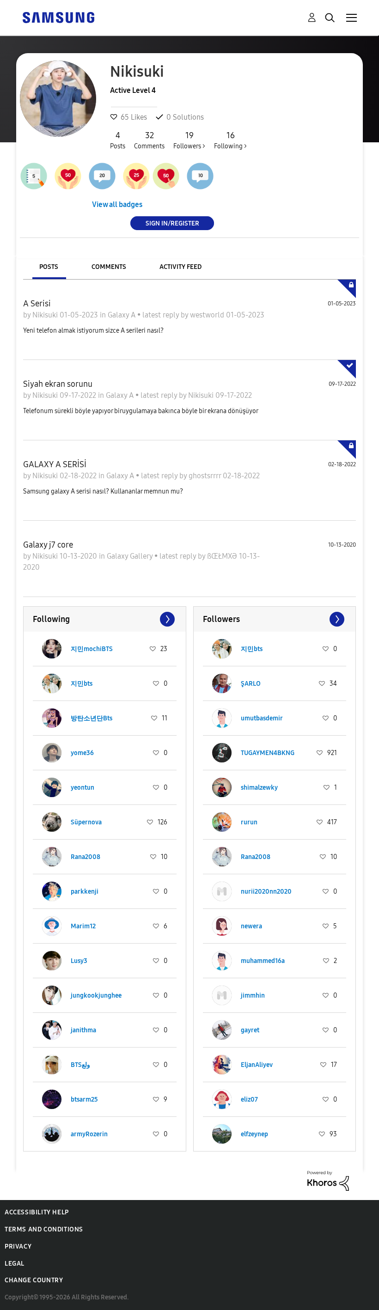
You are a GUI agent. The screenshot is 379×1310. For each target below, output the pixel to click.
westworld (208, 315)
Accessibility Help (37, 1212)
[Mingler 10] (200, 176)
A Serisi (37, 304)
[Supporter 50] (166, 176)
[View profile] (51, 648)
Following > (230, 140)
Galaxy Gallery (130, 556)
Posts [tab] (48, 267)
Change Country (34, 1280)
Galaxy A (122, 315)
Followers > (189, 140)
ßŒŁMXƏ (223, 556)
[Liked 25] (136, 176)
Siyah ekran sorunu (57, 384)
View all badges (117, 204)
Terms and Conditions (44, 1229)
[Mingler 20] (102, 176)
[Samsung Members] (58, 16)
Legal (14, 1263)
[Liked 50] (68, 176)
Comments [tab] (109, 267)
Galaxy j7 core (48, 545)
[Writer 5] (34, 176)
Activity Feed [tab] (180, 267)
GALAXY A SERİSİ (54, 464)
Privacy (18, 1246)
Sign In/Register (172, 223)
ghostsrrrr (206, 475)
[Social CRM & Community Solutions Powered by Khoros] (328, 1180)
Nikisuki (46, 315)
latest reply (161, 315)
